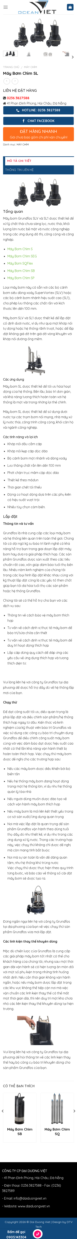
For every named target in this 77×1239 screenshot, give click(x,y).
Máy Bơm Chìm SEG (22, 256)
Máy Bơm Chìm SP (20, 278)
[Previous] (9, 34)
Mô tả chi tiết (19, 161)
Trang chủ (11, 67)
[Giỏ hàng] (70, 7)
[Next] (67, 34)
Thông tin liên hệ (19, 170)
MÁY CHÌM (30, 67)
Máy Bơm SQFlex (20, 263)
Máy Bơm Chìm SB (21, 271)
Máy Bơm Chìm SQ (57, 1131)
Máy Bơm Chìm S (20, 249)
